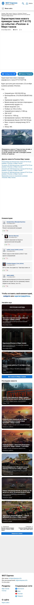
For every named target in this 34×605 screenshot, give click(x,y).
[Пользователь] (4, 222)
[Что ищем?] (23, 3)
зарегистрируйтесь (22, 296)
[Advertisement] (17, 554)
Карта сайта (5, 602)
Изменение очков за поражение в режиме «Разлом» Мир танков (15, 176)
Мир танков (5, 588)
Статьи (4, 590)
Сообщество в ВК (10, 74)
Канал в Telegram (26, 74)
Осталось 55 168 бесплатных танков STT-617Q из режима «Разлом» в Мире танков (17, 169)
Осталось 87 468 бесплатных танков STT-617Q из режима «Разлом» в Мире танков (17, 173)
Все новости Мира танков (17, 377)
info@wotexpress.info (15, 578)
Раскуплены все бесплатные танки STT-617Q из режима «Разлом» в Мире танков (16, 162)
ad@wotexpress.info (21, 580)
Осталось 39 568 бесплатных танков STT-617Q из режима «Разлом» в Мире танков (17, 166)
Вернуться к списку (17, 533)
